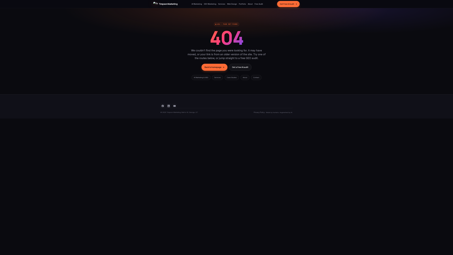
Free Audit (259, 4)
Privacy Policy (259, 112)
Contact (256, 77)
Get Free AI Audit (288, 4)
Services (221, 4)
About (250, 4)
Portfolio (242, 4)
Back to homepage (214, 67)
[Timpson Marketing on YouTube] (174, 106)
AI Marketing (197, 4)
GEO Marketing (210, 4)
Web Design (232, 4)
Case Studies (232, 77)
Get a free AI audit (240, 67)
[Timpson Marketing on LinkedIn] (168, 106)
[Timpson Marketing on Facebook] (162, 106)
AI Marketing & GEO (201, 77)
